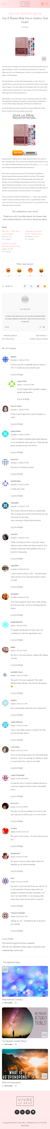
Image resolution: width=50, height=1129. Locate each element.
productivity (41, 164)
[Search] (46, 4)
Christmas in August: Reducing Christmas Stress (11, 244)
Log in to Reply (17, 374)
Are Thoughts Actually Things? (14, 1040)
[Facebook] (24, 286)
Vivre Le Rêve (25, 306)
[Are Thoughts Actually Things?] (25, 1022)
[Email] (44, 286)
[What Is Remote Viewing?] (25, 981)
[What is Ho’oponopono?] (25, 1064)
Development (26, 14)
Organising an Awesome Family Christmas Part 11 (34, 232)
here (31, 196)
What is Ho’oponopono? (11, 1082)
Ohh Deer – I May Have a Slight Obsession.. (11, 232)
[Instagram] (27, 1112)
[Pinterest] (38, 286)
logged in (16, 943)
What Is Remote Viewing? (12, 999)
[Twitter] (31, 286)
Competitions (14, 14)
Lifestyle (37, 14)
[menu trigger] (5, 4)
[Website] (40, 327)
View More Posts (25, 309)
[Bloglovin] (33, 1112)
